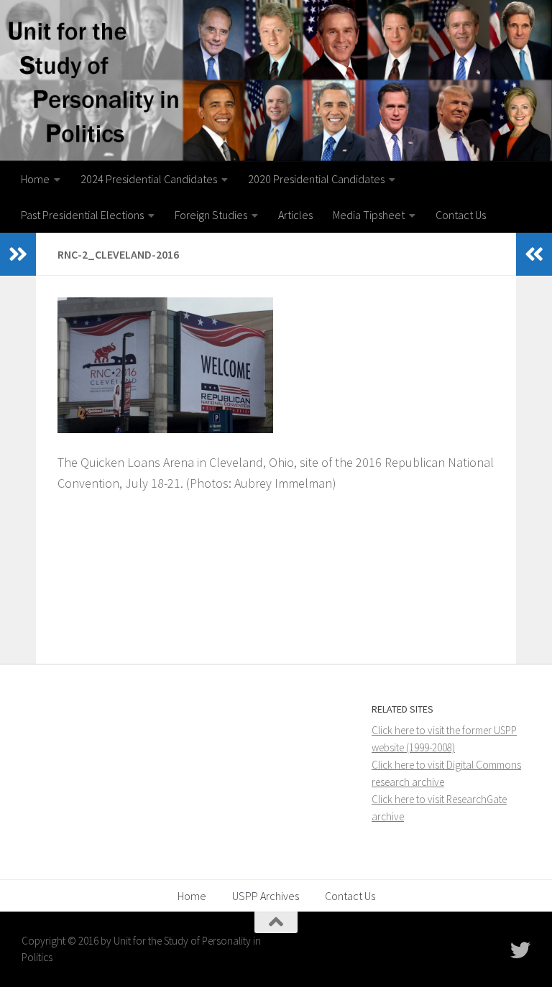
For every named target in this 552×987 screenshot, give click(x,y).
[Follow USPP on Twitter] (520, 950)
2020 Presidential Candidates (316, 179)
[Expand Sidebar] (18, 254)
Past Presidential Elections (82, 215)
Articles (295, 215)
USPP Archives (265, 896)
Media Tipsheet (369, 215)
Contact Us (461, 215)
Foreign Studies (211, 215)
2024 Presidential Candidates (148, 179)
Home (35, 179)
